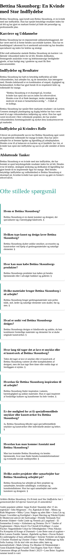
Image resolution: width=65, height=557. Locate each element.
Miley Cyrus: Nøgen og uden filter (33, 512)
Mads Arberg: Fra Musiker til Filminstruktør (37, 545)
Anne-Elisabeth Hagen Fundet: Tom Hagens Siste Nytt (26, 547)
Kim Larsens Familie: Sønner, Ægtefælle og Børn (23, 534)
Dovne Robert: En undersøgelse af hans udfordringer (31, 535)
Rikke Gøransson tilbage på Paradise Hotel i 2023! (30, 549)
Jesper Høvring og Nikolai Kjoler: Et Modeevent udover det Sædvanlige (32, 516)
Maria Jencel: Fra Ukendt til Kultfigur (32, 526)
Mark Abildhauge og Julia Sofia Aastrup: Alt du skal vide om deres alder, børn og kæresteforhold (32, 542)
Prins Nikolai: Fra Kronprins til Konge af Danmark (31, 530)
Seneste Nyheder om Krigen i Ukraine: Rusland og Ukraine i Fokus (32, 538)
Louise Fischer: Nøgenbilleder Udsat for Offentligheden (29, 527)
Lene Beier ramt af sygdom (50, 531)
